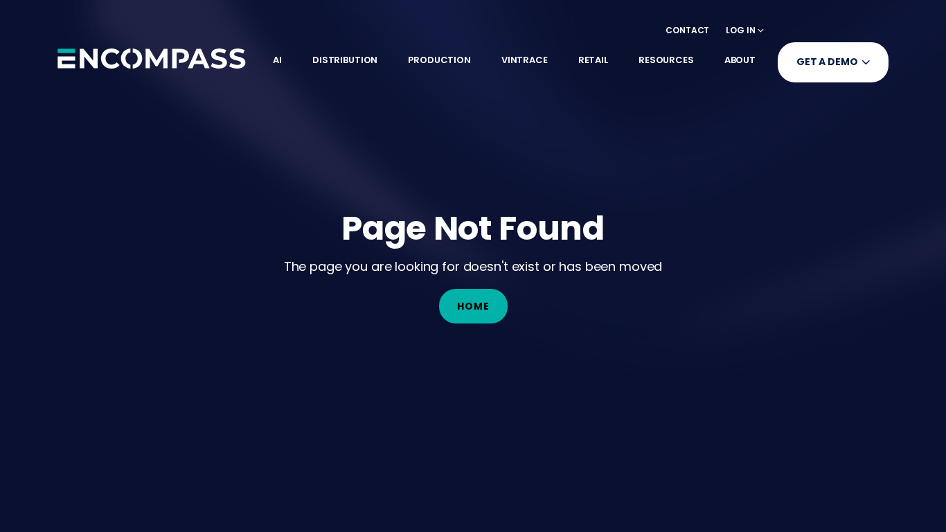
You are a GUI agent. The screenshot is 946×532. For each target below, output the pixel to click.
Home (473, 306)
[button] (745, 30)
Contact (687, 30)
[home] (151, 58)
